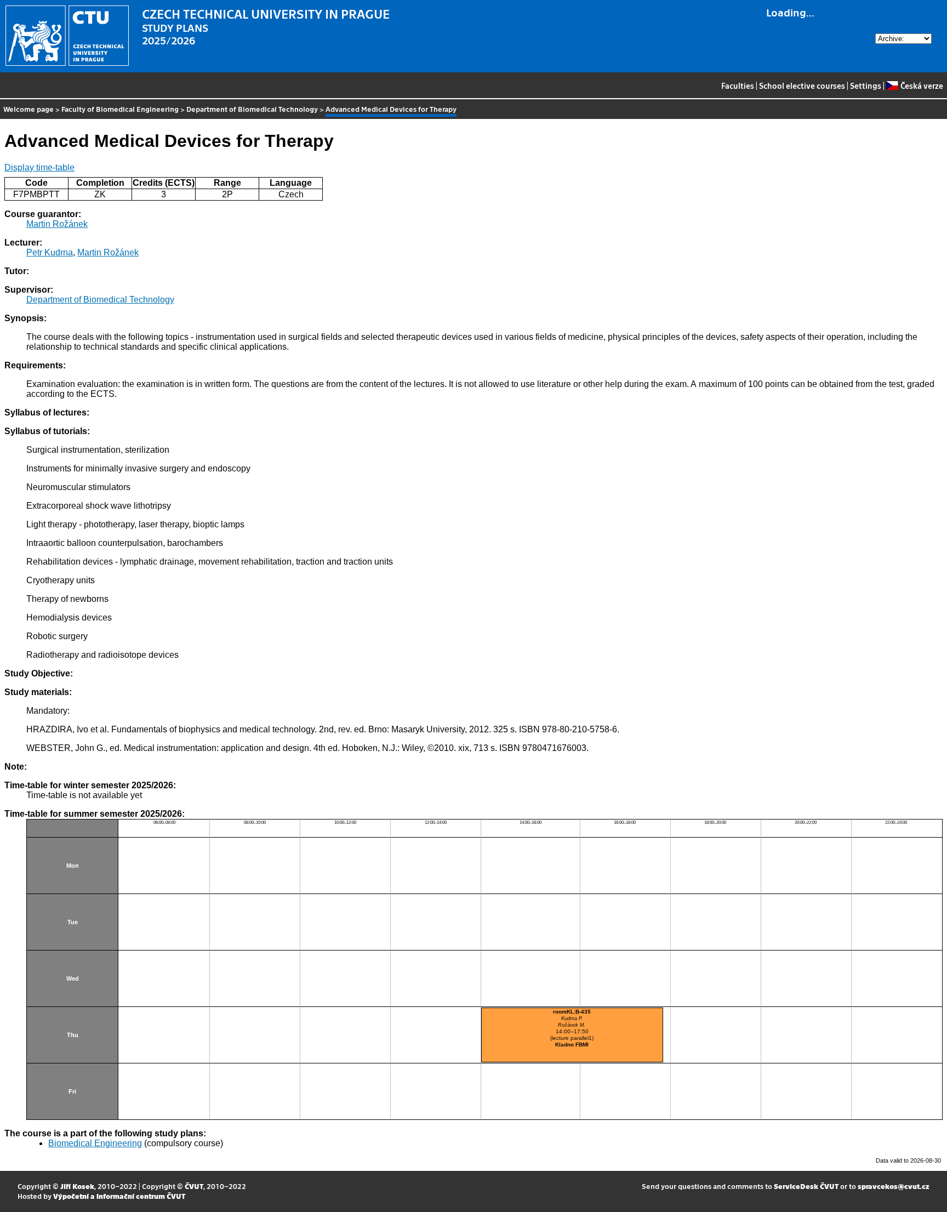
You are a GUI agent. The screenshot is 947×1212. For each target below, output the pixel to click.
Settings (865, 85)
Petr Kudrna (49, 252)
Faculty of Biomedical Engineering (120, 109)
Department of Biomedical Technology (252, 109)
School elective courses (802, 85)
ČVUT (194, 1186)
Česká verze (921, 85)
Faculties (737, 85)
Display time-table (39, 167)
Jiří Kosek (77, 1186)
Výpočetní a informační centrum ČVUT (119, 1196)
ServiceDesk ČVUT (806, 1186)
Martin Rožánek (57, 224)
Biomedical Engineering (95, 1143)
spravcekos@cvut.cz (893, 1186)
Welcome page (28, 109)
